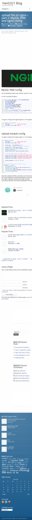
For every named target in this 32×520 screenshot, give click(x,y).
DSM (21, 460)
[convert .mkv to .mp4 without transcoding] (4, 219)
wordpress (14, 471)
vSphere (4, 470)
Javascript (9, 465)
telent (18, 468)
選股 (14, 472)
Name (25, 282)
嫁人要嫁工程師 (10, 447)
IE (26, 462)
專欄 (4, 472)
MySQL (18, 466)
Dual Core (26, 461)
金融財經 (20, 26)
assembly (11, 242)
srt (15, 468)
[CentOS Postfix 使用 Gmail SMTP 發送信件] (4, 227)
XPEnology (24, 470)
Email (25, 285)
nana (16, 381)
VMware (23, 468)
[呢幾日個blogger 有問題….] (4, 251)
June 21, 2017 (8, 24)
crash (22, 458)
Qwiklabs (11, 468)
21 (12, 489)
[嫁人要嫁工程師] (4, 449)
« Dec (3, 494)
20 (8, 489)
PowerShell (5, 468)
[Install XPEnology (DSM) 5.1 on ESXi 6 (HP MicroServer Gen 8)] (4, 237)
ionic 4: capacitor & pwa (22, 350)
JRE (13, 464)
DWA (3, 462)
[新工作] (4, 442)
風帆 (17, 472)
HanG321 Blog (12, 3)
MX (14, 466)
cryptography (26, 458)
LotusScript (5, 466)
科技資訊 (13, 26)
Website (25, 288)
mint (11, 467)
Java (4, 464)
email (6, 462)
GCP (12, 463)
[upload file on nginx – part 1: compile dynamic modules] (4, 212)
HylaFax (23, 462)
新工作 (8, 440)
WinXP (8, 470)
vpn (28, 468)
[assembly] (4, 244)
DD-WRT (4, 461)
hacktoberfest (19, 358)
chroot (14, 458)
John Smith (18, 376)
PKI (25, 466)
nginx (4, 26)
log (26, 465)
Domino (14, 460)
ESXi (9, 462)
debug (9, 461)
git (16, 462)
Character (10, 458)
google (19, 462)
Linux (25, 24)
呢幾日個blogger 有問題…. (16, 249)
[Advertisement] (16, 50)
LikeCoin (22, 371)
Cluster (18, 458)
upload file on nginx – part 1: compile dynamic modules (15, 259)
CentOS (19, 24)
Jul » (28, 494)
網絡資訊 (9, 472)
